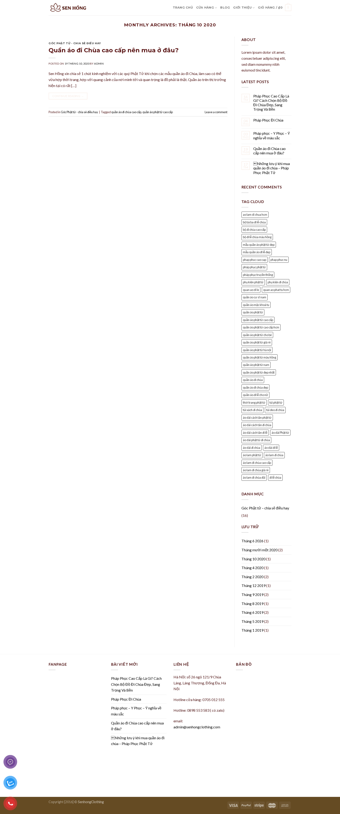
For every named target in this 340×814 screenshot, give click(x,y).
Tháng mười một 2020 (259, 550)
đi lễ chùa (275, 477)
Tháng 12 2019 (253, 585)
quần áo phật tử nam (256, 365)
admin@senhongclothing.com (196, 727)
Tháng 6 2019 (252, 612)
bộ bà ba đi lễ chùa (254, 222)
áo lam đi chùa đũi (254, 477)
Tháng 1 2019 (252, 630)
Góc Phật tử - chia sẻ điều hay (75, 43)
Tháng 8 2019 (252, 603)
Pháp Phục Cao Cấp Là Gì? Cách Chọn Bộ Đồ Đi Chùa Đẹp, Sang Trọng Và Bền (271, 103)
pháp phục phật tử (254, 267)
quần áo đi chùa (253, 380)
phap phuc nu (278, 260)
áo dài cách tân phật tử (257, 417)
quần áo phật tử (253, 312)
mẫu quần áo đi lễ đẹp (256, 252)
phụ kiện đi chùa (278, 282)
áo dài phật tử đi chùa (256, 440)
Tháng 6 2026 (252, 541)
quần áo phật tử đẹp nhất (259, 372)
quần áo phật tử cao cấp (157, 112)
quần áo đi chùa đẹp (255, 387)
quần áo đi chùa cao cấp (126, 112)
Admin (99, 63)
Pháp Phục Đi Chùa (268, 120)
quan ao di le (251, 290)
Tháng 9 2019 (252, 594)
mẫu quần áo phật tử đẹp (259, 244)
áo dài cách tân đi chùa (257, 425)
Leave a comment (216, 112)
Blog (225, 7)
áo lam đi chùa (274, 455)
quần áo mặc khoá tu (256, 305)
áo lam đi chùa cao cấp (257, 463)
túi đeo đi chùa (275, 410)
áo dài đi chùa (251, 447)
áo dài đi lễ (271, 447)
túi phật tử (275, 402)
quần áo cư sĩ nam (254, 297)
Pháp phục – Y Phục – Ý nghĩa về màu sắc (271, 135)
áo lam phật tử (252, 455)
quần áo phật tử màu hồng (259, 357)
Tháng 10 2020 (253, 559)
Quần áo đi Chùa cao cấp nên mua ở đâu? (114, 50)
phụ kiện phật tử (253, 282)
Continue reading (68, 96)
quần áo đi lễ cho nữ (255, 395)
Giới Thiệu (242, 7)
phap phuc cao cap (254, 260)
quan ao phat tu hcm (276, 290)
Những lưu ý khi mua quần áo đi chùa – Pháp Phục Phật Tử (271, 168)
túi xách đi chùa (252, 410)
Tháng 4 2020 (252, 567)
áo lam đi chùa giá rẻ (256, 470)
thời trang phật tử (254, 402)
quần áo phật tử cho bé (257, 335)
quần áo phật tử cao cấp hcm (261, 327)
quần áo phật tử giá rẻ (257, 342)
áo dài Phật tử (280, 432)
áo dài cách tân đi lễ (255, 432)
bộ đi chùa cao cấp (254, 229)
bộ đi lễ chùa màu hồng (257, 237)
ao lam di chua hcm (255, 214)
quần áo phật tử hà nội (257, 350)
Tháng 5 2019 (252, 621)
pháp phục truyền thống (258, 275)
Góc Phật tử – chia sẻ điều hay (265, 508)
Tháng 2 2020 (252, 576)
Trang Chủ (183, 7)
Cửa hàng (205, 7)
